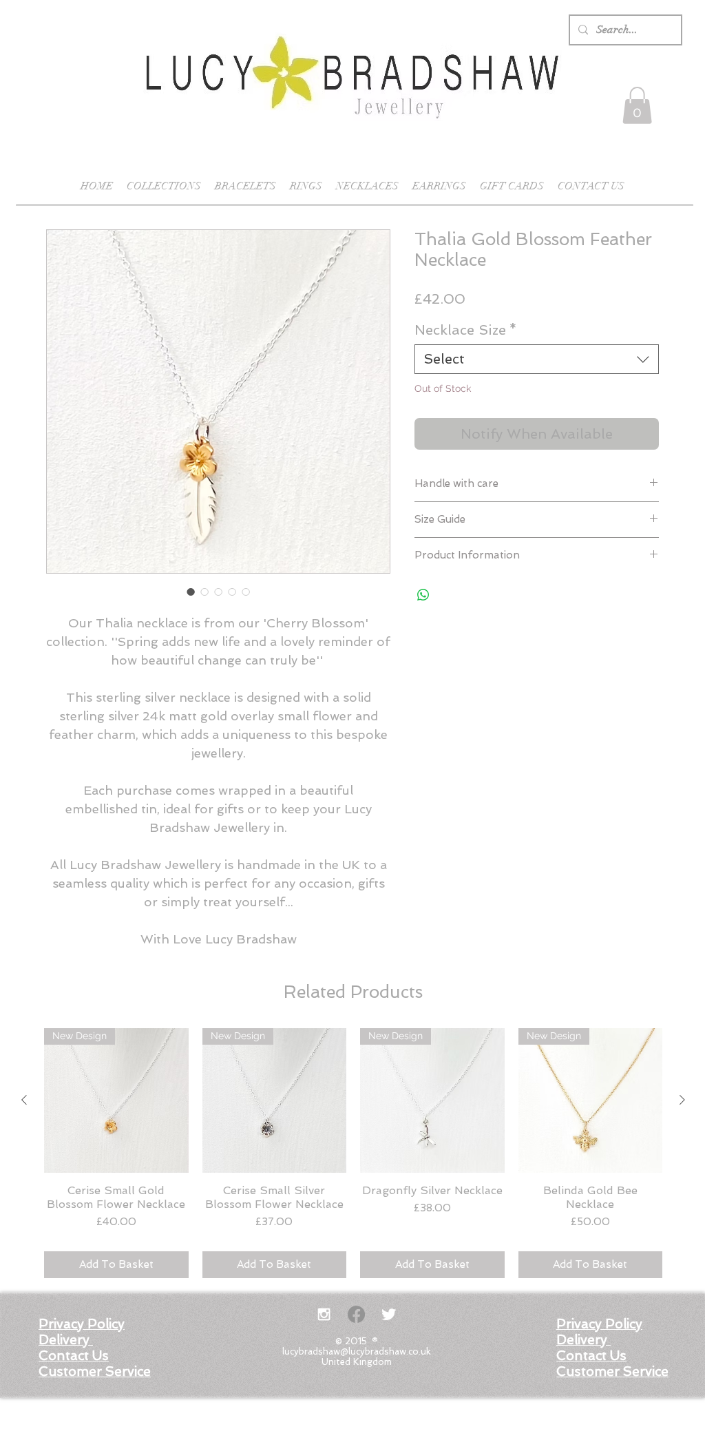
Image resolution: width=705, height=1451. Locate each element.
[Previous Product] (24, 1100)
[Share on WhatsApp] (423, 595)
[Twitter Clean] (388, 1314)
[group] (353, 1153)
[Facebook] (356, 1314)
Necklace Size (465, 330)
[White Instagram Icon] (324, 1314)
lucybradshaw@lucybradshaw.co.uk (356, 1351)
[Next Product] (682, 1100)
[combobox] (536, 359)
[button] (637, 105)
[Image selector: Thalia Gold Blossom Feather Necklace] (191, 591)
